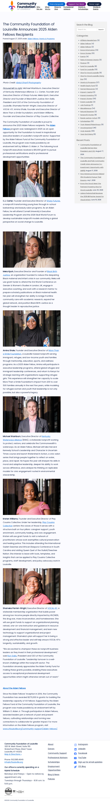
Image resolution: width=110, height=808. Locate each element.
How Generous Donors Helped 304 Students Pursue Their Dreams (92, 177)
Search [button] (101, 29)
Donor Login (94, 4)
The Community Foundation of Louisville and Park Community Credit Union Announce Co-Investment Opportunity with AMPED (92, 164)
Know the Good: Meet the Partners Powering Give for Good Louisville (91, 186)
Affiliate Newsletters (88, 40)
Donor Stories (85, 53)
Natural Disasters (87, 111)
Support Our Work (76, 4)
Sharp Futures (53, 201)
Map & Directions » (13, 754)
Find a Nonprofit (56, 4)
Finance (83, 63)
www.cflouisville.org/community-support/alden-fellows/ (30, 728)
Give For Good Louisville (89, 73)
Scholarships (85, 121)
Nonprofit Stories (87, 115)
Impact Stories (86, 98)
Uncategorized (86, 128)
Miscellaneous (86, 108)
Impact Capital (86, 92)
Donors (51, 748)
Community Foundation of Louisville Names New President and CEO (90, 148)
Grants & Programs (47, 39)
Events (83, 56)
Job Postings (85, 105)
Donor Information (87, 50)
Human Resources (87, 89)
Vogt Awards (85, 131)
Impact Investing (87, 95)
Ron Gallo (12, 655)
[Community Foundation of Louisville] (23, 6)
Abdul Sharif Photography (28, 82)
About (50, 744)
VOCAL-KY (52, 608)
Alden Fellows (33, 39)
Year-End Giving (86, 134)
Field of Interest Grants (89, 60)
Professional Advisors (57, 757)
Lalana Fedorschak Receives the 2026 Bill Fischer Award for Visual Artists (92, 196)
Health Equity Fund (87, 85)
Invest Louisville (86, 102)
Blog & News (53, 774)
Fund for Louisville (87, 66)
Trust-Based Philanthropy (90, 124)
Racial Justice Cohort (88, 118)
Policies (51, 779)
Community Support (57, 753)
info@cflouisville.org (14, 762)
